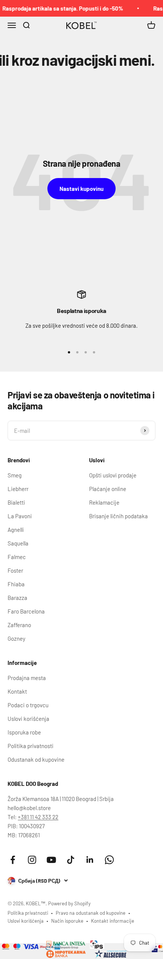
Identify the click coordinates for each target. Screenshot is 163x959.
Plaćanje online (107, 488)
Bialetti (16, 502)
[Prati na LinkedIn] (90, 860)
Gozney (16, 638)
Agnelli (16, 529)
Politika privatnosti (30, 745)
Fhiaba (16, 584)
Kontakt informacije (112, 921)
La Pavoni (20, 516)
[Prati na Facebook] (13, 860)
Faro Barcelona (26, 611)
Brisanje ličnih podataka (118, 516)
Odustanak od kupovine (36, 759)
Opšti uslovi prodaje (112, 475)
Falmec (17, 556)
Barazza (17, 597)
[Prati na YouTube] (51, 860)
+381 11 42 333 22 (38, 816)
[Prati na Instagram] (32, 860)
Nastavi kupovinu (81, 188)
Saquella (18, 543)
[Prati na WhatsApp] (109, 860)
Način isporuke (67, 921)
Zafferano (19, 624)
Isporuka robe (24, 732)
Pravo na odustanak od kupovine (90, 913)
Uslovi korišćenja (28, 718)
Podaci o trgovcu (28, 705)
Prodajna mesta (27, 677)
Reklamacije (104, 502)
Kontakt (17, 691)
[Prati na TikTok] (71, 860)
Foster (15, 570)
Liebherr (18, 488)
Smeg (15, 475)
